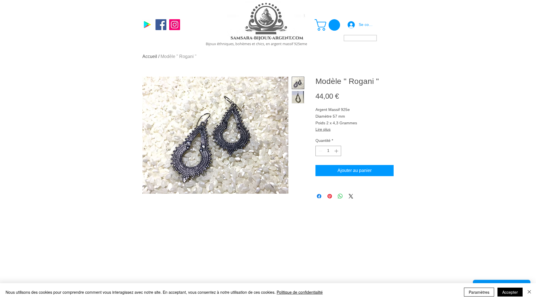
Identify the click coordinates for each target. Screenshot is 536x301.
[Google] (147, 24)
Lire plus (323, 129)
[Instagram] (174, 24)
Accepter (510, 292)
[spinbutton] (328, 151)
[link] (329, 25)
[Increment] (336, 151)
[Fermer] (529, 292)
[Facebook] (160, 24)
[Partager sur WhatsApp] (340, 196)
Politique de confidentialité (300, 292)
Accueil (149, 56)
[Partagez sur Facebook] (319, 196)
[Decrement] (319, 151)
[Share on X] (351, 196)
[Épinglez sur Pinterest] (329, 196)
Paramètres (479, 292)
